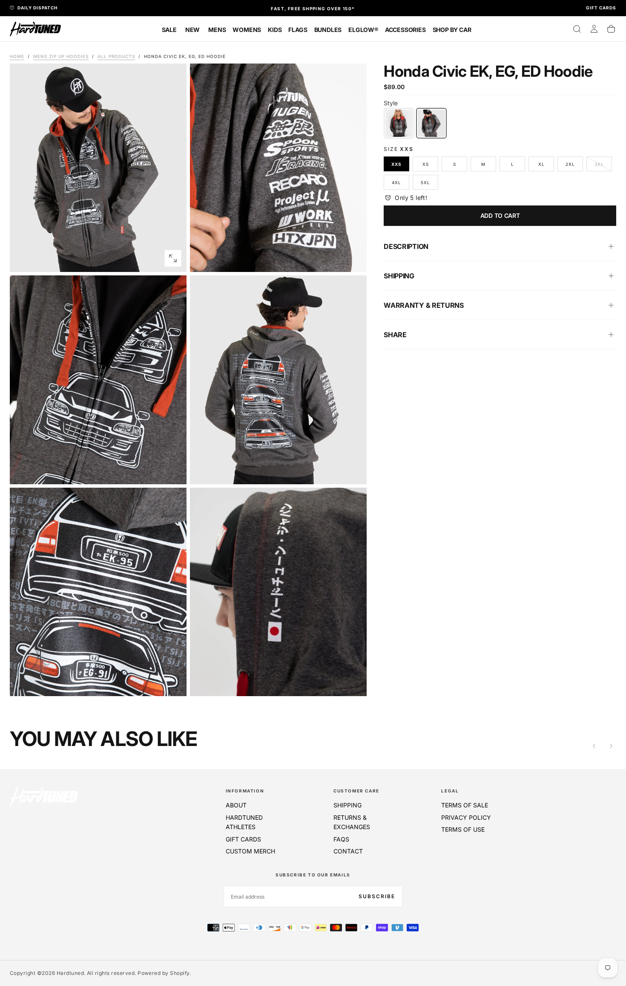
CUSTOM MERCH (250, 851)
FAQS (341, 839)
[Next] (611, 746)
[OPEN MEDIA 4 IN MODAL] (173, 682)
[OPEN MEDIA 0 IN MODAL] (173, 258)
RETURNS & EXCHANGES (351, 822)
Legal (450, 790)
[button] (577, 29)
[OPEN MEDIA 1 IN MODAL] (353, 258)
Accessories (405, 29)
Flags (297, 29)
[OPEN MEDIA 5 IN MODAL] (353, 682)
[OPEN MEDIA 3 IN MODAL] (353, 471)
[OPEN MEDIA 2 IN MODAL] (173, 471)
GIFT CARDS (243, 839)
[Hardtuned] (44, 796)
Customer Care (356, 790)
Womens (247, 29)
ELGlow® (363, 29)
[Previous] (594, 746)
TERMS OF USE (463, 829)
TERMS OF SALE (464, 805)
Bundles (328, 29)
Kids (274, 29)
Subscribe (377, 896)
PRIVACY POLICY (466, 817)
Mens (217, 29)
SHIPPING (347, 805)
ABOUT (236, 805)
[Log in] (594, 29)
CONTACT (348, 851)
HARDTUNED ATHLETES (244, 822)
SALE (169, 29)
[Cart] (611, 29)
